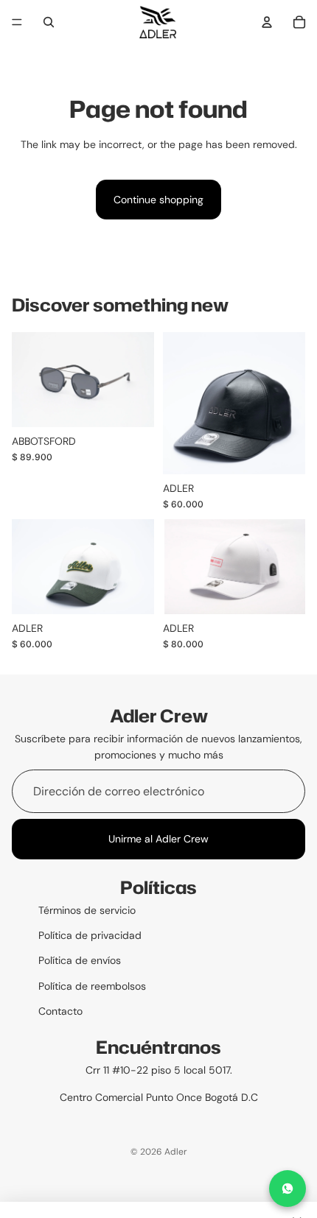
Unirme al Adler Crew (158, 838)
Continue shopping (158, 199)
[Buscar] (48, 22)
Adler (175, 1152)
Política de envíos (79, 960)
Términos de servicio (87, 910)
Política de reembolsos (92, 986)
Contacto (60, 1011)
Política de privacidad (90, 935)
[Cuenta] (267, 22)
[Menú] (17, 22)
